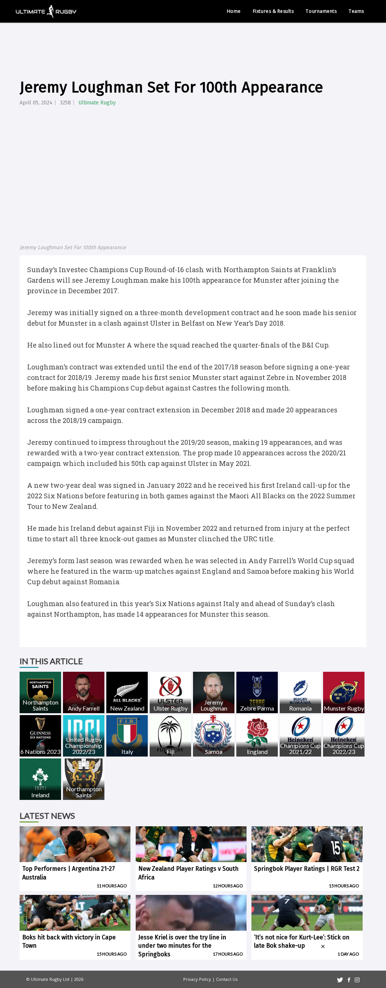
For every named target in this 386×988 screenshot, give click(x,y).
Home (234, 11)
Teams (356, 11)
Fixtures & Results (273, 11)
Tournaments (321, 11)
